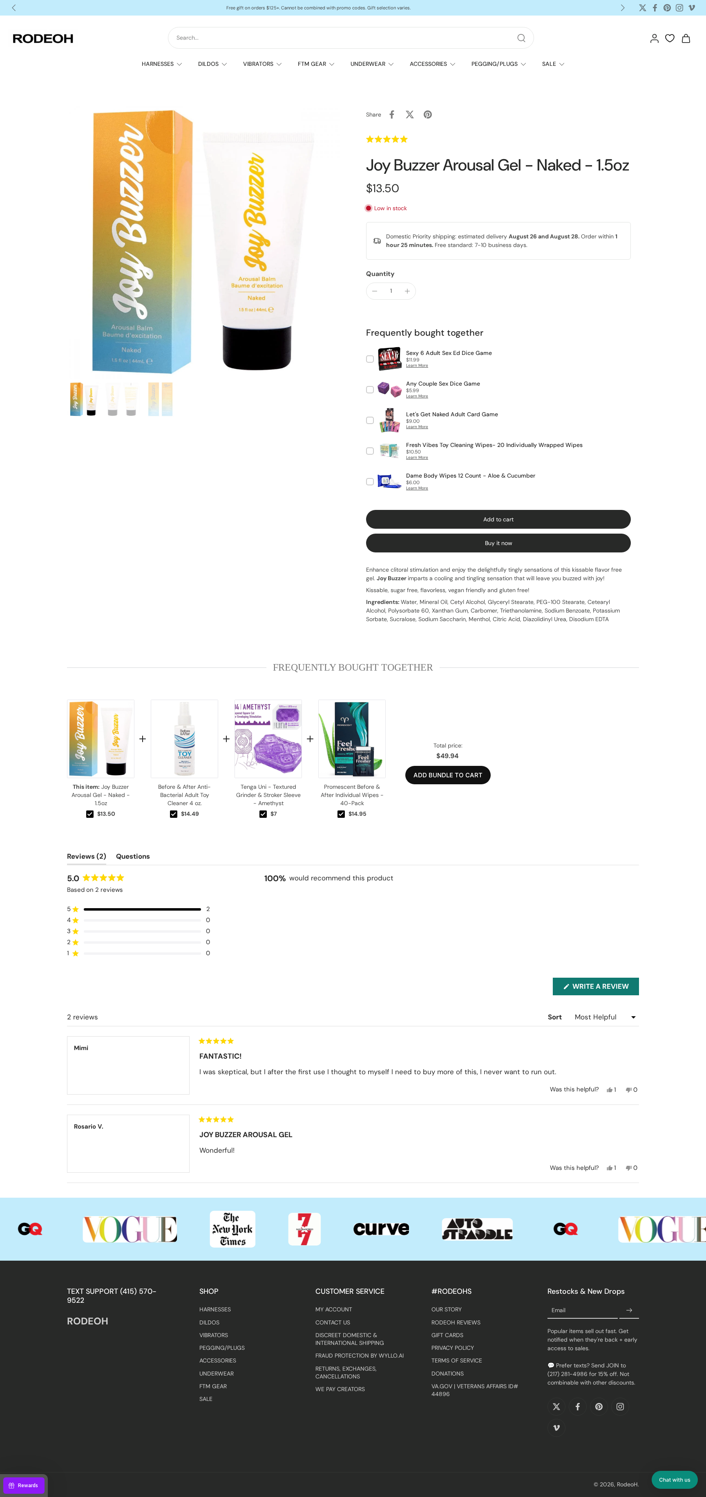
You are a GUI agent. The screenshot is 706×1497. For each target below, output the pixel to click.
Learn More (417, 365)
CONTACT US (332, 1322)
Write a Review (605, 988)
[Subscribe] (629, 1311)
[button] (404, 139)
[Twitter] (643, 8)
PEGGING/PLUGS (494, 63)
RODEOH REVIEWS (455, 1322)
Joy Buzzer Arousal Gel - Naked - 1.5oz (100, 795)
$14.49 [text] (190, 813)
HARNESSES (158, 63)
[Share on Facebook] (392, 114)
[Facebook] (655, 8)
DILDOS (208, 63)
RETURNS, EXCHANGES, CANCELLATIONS (346, 1372)
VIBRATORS (258, 63)
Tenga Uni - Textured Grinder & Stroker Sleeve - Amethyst (268, 795)
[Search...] (521, 38)
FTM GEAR (312, 63)
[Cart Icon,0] (686, 38)
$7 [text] (273, 813)
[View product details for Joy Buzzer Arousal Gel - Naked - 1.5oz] (100, 739)
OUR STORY (446, 1309)
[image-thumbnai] (84, 399)
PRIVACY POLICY (452, 1348)
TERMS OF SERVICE (456, 1361)
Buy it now (498, 543)
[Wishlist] (670, 38)
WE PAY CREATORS (340, 1389)
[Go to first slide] (622, 7)
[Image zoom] (203, 242)
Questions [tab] (133, 858)
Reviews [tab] (86, 858)
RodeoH (627, 1484)
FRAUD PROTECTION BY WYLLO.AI (359, 1356)
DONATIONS (447, 1373)
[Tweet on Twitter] (410, 114)
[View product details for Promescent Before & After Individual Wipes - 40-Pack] (352, 739)
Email (558, 1310)
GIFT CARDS (447, 1335)
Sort (555, 1016)
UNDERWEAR (368, 63)
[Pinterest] (667, 8)
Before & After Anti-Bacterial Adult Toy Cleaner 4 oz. (184, 795)
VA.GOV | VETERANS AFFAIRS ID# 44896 (474, 1390)
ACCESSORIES (428, 63)
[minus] (374, 291)
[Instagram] (679, 8)
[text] (353, 667)
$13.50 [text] (106, 813)
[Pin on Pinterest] (428, 114)
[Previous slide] (14, 7)
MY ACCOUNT (333, 1309)
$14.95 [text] (357, 813)
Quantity (380, 273)
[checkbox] (90, 814)
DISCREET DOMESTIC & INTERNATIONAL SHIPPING (349, 1339)
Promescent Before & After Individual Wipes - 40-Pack (352, 795)
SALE (549, 63)
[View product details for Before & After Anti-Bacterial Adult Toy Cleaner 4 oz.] (184, 739)
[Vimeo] (692, 8)
